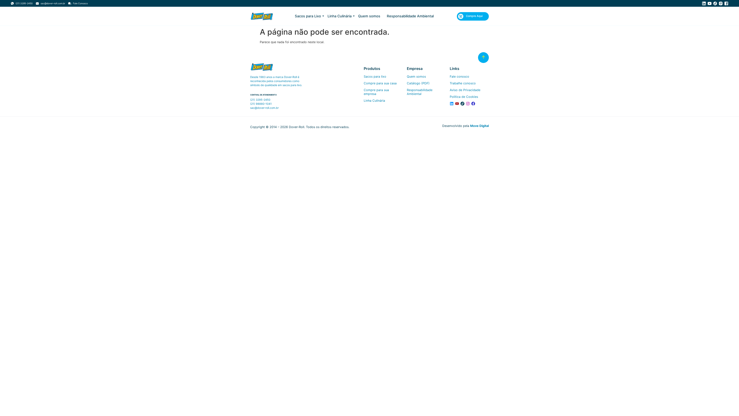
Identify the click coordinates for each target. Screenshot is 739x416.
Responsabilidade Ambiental (410, 16)
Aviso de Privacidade (465, 90)
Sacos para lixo (375, 76)
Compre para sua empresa (376, 92)
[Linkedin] (452, 104)
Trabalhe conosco (463, 83)
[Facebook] (473, 104)
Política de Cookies (464, 97)
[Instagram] (468, 104)
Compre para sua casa (380, 83)
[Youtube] (457, 104)
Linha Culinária (340, 16)
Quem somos (369, 16)
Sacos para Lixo (308, 16)
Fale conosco (459, 76)
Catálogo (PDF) (418, 83)
